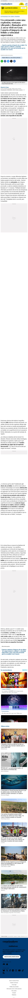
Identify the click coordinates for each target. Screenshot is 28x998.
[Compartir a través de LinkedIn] (14, 61)
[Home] (6, 4)
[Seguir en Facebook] (10, 970)
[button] (14, 695)
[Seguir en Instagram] (16, 970)
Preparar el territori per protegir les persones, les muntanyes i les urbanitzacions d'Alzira (13, 910)
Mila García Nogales (5, 795)
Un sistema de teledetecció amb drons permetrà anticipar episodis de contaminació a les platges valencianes (13, 887)
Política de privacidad (14, 986)
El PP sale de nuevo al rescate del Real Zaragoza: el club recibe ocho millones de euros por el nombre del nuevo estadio (12, 839)
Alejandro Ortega (5, 87)
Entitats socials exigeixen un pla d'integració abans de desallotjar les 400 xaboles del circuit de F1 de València (13, 863)
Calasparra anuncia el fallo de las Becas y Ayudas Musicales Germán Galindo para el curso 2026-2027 (13, 745)
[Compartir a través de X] (11, 61)
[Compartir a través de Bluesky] (8, 61)
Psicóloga (19, 936)
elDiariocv (3, 890)
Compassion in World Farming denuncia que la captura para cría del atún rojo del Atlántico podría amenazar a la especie (13, 792)
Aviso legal (14, 984)
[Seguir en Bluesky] (4, 970)
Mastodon (14, 994)
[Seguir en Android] (4, 964)
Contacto (14, 992)
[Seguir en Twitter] (7, 970)
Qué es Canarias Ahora (14, 980)
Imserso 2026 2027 (10, 936)
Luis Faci (3, 842)
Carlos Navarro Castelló (6, 866)
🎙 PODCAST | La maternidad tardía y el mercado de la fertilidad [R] (12, 768)
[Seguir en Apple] (7, 964)
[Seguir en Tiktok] (23, 970)
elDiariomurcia (4, 748)
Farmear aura (23, 936)
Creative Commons (14, 982)
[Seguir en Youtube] (19, 970)
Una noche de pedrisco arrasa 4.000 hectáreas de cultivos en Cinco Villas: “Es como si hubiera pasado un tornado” (12, 815)
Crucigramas (15, 936)
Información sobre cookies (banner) (14, 988)
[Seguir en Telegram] (13, 970)
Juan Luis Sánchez (4, 771)
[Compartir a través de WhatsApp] (2, 61)
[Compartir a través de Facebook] (5, 61)
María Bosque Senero (5, 818)
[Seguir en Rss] (4, 973)
